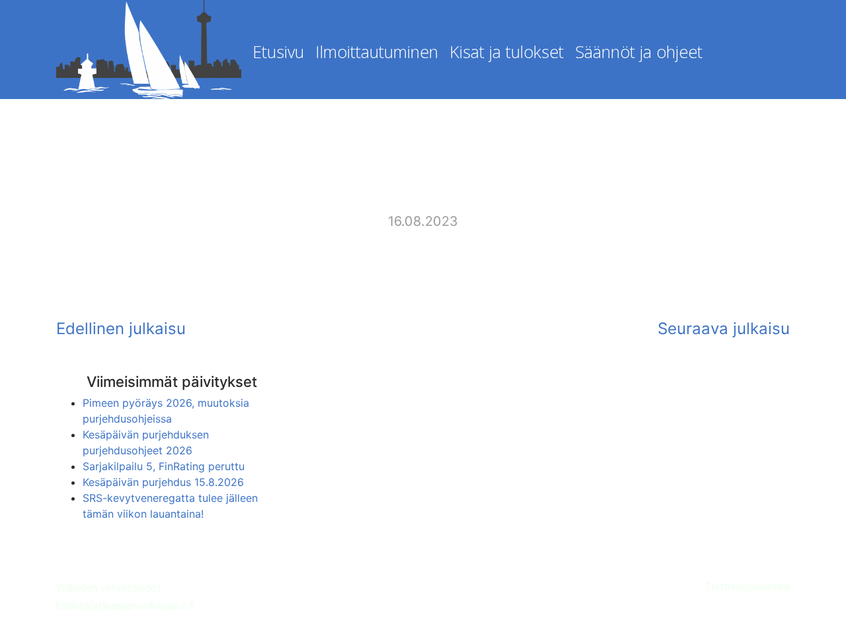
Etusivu (278, 51)
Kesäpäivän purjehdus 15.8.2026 (163, 482)
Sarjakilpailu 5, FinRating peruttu (164, 466)
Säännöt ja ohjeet (639, 51)
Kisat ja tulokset (506, 51)
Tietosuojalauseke (747, 586)
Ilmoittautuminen (376, 51)
